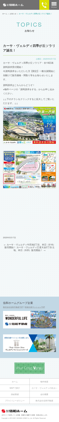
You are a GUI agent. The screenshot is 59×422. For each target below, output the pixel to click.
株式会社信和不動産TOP (13, 307)
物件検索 (44, 381)
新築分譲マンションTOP (35, 307)
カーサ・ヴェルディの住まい (44, 387)
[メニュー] (54, 5)
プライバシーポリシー (15, 400)
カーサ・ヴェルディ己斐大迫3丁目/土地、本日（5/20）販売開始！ (34, 248)
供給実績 (15, 394)
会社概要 (44, 394)
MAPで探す (15, 387)
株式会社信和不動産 (44, 400)
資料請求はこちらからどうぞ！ (19, 85)
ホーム (15, 381)
